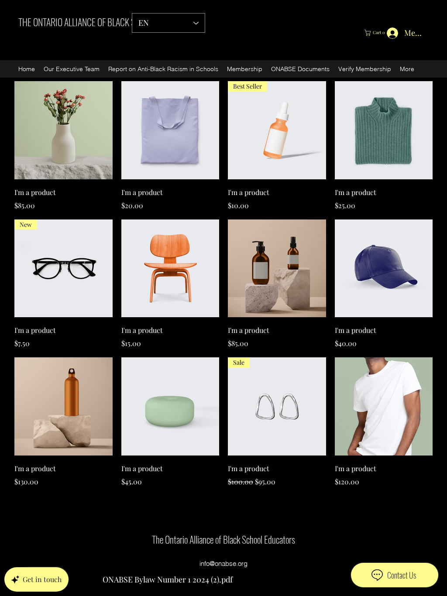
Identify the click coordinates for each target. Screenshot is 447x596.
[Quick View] (63, 130)
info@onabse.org (223, 563)
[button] (378, 33)
